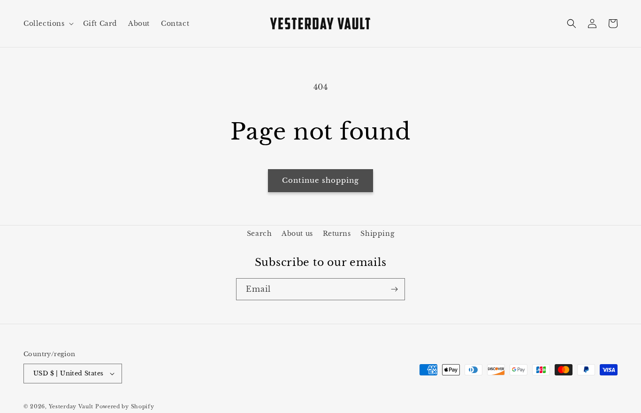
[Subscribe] (394, 289)
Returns (337, 233)
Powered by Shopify (124, 406)
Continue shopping (320, 180)
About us (297, 233)
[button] (47, 23)
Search (259, 233)
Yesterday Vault (71, 406)
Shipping (377, 233)
